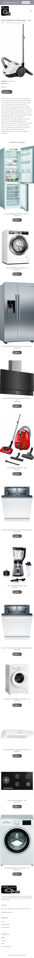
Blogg (3, 937)
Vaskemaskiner (5, 927)
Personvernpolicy (6, 946)
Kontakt (3, 940)
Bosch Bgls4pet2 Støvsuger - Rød (17, 467)
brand (10, 81)
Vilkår (2, 943)
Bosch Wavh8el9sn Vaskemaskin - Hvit (17, 268)
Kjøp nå (6, 92)
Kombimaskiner (5, 924)
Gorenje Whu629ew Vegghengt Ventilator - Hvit (17, 749)
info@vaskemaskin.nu (7, 912)
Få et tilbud (26, 2)
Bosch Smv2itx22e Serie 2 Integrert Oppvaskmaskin (17, 530)
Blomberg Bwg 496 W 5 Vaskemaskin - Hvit (17, 868)
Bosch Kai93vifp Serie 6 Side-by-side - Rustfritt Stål (17, 346)
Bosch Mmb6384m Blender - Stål (17, 586)
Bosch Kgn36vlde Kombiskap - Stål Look (17, 214)
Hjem (2, 23)
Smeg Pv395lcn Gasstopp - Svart (17, 800)
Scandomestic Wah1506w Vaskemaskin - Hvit (17, 699)
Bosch (14, 81)
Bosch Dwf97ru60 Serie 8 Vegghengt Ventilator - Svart (17, 399)
